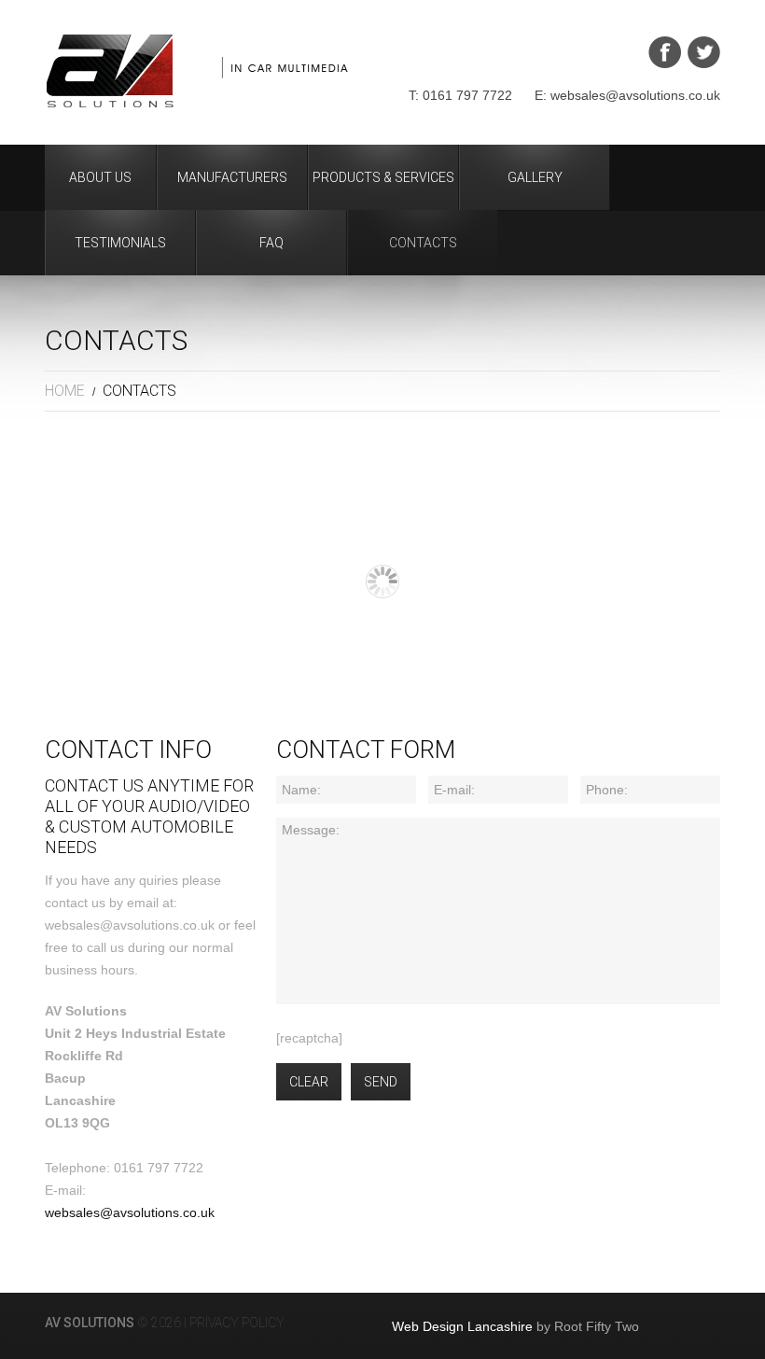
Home (65, 390)
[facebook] (664, 52)
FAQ (271, 242)
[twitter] (704, 52)
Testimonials (120, 242)
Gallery (535, 177)
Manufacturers (232, 177)
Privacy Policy (237, 1322)
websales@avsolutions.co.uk (130, 1212)
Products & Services (383, 177)
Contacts (423, 242)
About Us (100, 177)
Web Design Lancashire (462, 1326)
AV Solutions (89, 1322)
